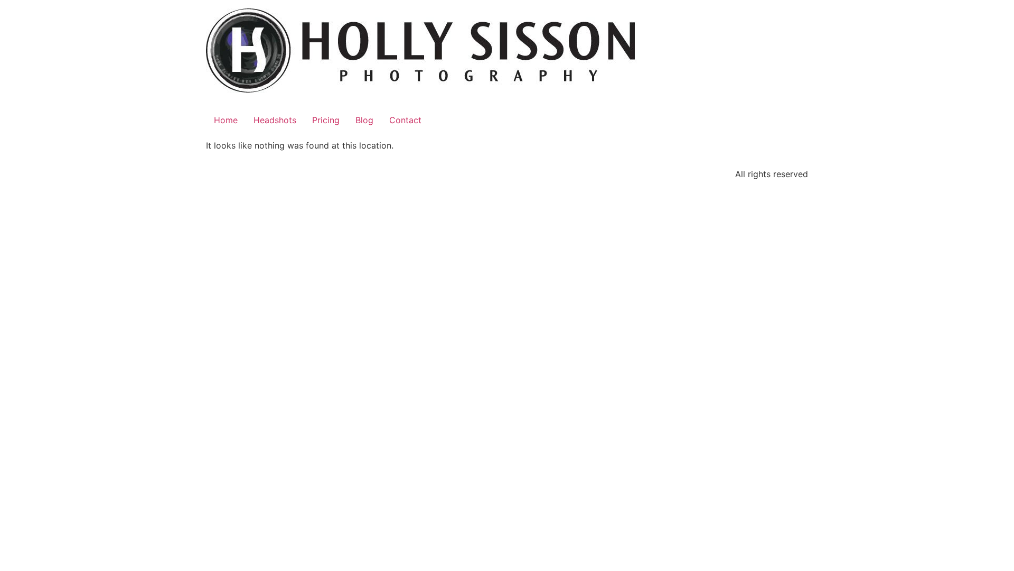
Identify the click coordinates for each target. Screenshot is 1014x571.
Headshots (274, 120)
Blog (364, 120)
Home (226, 120)
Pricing (326, 120)
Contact (405, 120)
